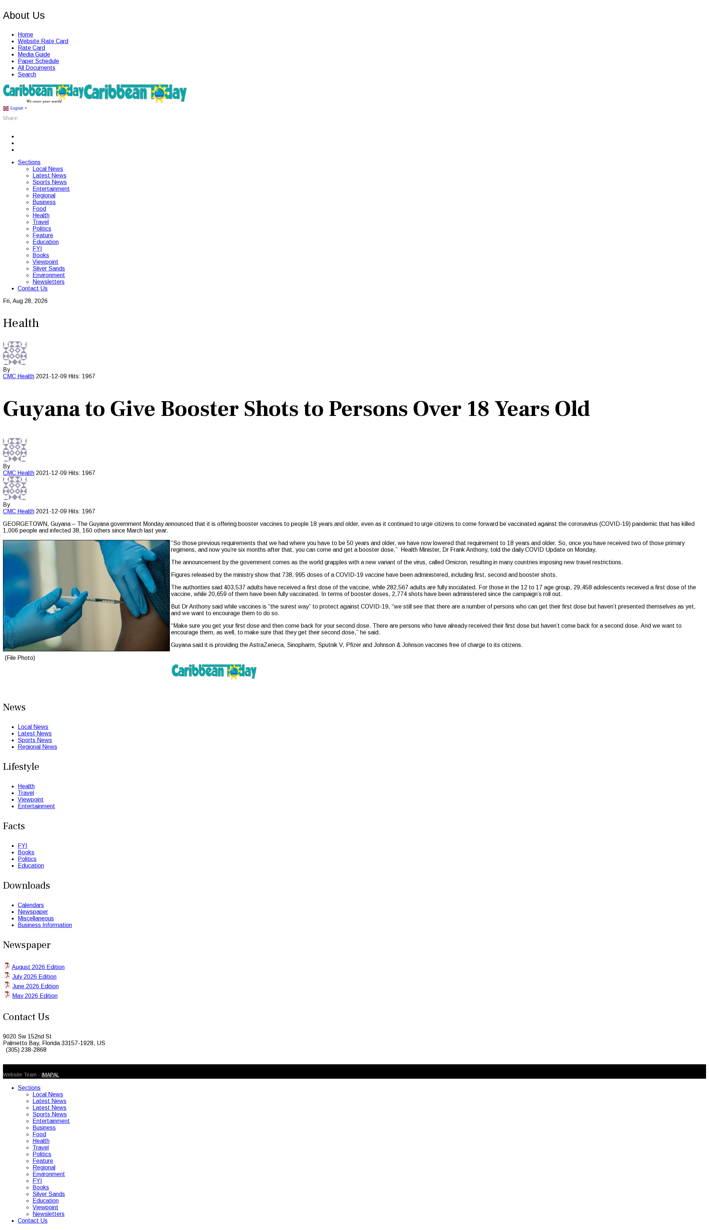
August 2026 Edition (38, 967)
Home (25, 34)
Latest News (49, 175)
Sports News (49, 182)
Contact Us (33, 288)
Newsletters (48, 282)
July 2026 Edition (34, 977)
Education (45, 242)
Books (40, 255)
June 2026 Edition (35, 986)
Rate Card (31, 48)
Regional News (37, 747)
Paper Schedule (38, 61)
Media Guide (34, 54)
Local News (47, 169)
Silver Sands (48, 268)
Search (27, 74)
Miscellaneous (36, 918)
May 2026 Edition (35, 996)
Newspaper (33, 912)
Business (44, 202)
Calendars (31, 905)
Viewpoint (45, 262)
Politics (41, 228)
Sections (29, 162)
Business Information (45, 925)
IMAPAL (50, 1075)
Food (39, 209)
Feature (42, 235)
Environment (48, 275)
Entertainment (51, 189)
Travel (40, 222)
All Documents (36, 68)
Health (40, 215)
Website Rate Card (43, 41)
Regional (43, 195)
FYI (37, 248)
